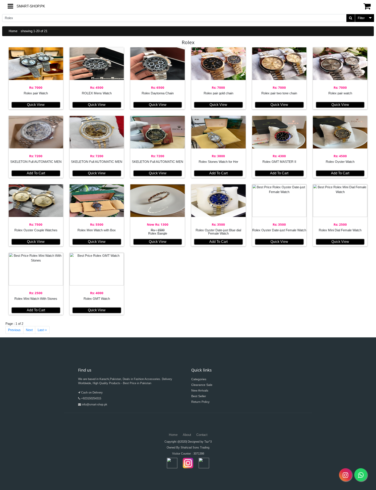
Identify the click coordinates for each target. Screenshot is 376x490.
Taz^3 (208, 441)
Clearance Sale (201, 385)
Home (13, 31)
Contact (201, 435)
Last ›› (42, 330)
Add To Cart (36, 173)
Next (29, 330)
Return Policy (200, 401)
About (187, 435)
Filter (361, 18)
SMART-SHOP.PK (23, 6)
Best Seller (198, 396)
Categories (198, 379)
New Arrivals (199, 390)
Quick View (36, 105)
